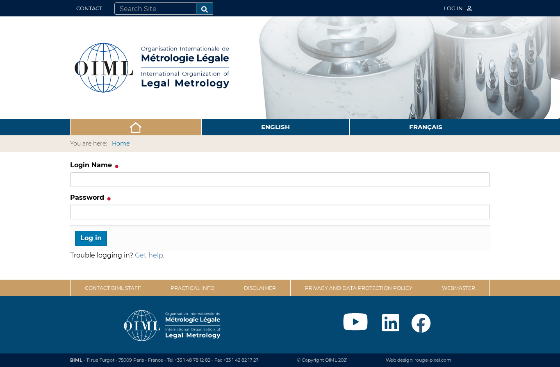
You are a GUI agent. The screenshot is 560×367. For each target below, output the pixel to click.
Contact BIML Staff (113, 288)
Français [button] (425, 127)
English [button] (275, 127)
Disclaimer (260, 288)
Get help (149, 255)
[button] (136, 127)
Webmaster (458, 288)
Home (121, 143)
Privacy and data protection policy (358, 288)
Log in (454, 8)
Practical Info (192, 288)
